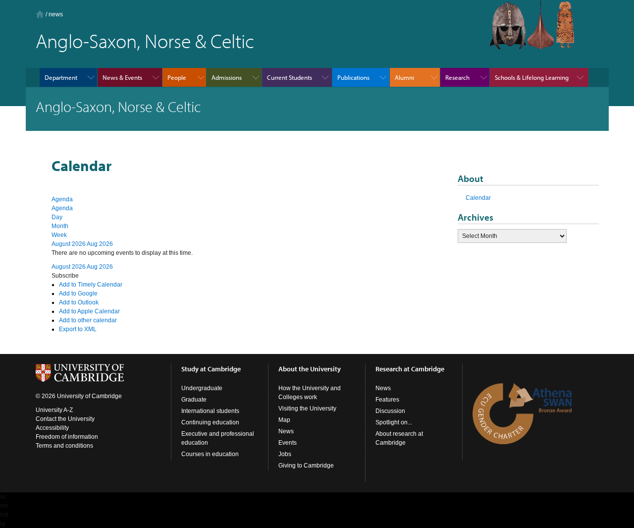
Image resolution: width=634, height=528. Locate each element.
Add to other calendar (88, 320)
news (56, 14)
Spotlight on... (393, 422)
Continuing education (210, 422)
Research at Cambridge (409, 368)
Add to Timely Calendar (90, 284)
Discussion (390, 411)
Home (40, 14)
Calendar (478, 197)
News (286, 431)
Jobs (284, 454)
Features (387, 399)
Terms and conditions (64, 445)
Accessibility (52, 427)
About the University (309, 368)
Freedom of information (67, 436)
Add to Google (78, 293)
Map (284, 419)
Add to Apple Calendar (89, 311)
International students (210, 411)
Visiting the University (307, 408)
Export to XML (78, 329)
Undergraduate (201, 388)
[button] (65, 275)
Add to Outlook (79, 302)
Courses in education (210, 454)
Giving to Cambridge (306, 465)
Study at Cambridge (211, 368)
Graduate (194, 399)
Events (287, 442)
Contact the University (65, 418)
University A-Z (54, 410)
